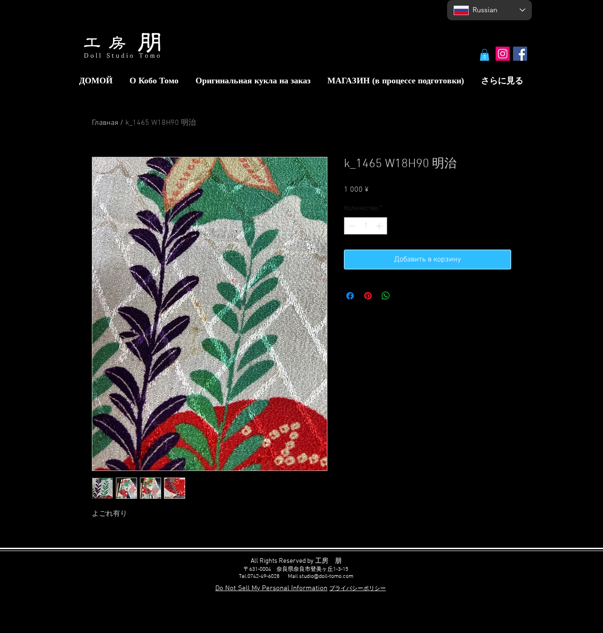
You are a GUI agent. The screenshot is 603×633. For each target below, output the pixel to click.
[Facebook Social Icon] (520, 54)
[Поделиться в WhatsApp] (385, 295)
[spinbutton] (365, 226)
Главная (105, 123)
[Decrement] (351, 226)
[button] (484, 55)
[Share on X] (403, 295)
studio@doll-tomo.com (326, 576)
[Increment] (380, 226)
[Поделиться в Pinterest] (368, 295)
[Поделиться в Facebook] (350, 295)
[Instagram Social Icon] (503, 54)
